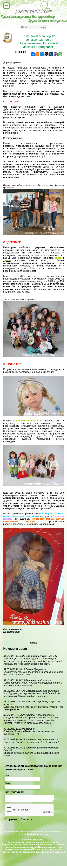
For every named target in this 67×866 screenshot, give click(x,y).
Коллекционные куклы (17, 831)
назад (33, 642)
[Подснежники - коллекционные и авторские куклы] (33, 14)
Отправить (11, 819)
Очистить (26, 819)
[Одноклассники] (37, 54)
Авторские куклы (38, 831)
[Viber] (56, 54)
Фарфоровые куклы (37, 834)
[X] (46, 54)
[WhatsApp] (60, 54)
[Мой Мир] (42, 54)
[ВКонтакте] (33, 54)
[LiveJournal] (51, 54)
